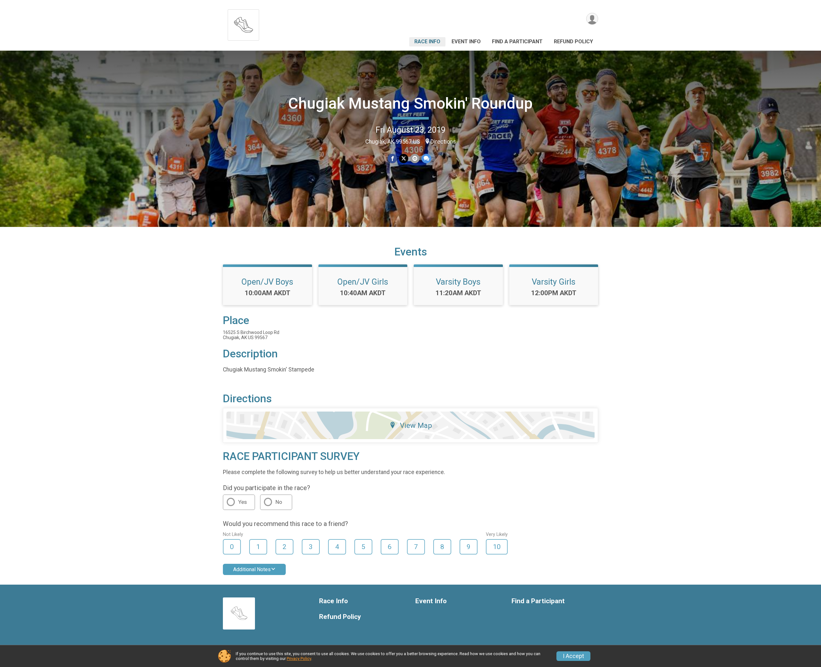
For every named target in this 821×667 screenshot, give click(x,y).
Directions (443, 141)
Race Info (427, 41)
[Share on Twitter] (403, 158)
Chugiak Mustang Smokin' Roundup (410, 103)
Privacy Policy (299, 658)
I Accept (573, 656)
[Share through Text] (426, 158)
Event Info (466, 41)
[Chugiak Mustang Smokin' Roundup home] (243, 23)
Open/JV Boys (267, 282)
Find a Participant (517, 41)
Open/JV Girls (362, 282)
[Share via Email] (414, 158)
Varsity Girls (553, 282)
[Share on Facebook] (392, 158)
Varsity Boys (458, 282)
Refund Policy (573, 41)
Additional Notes (252, 569)
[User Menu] (592, 19)
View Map (416, 425)
